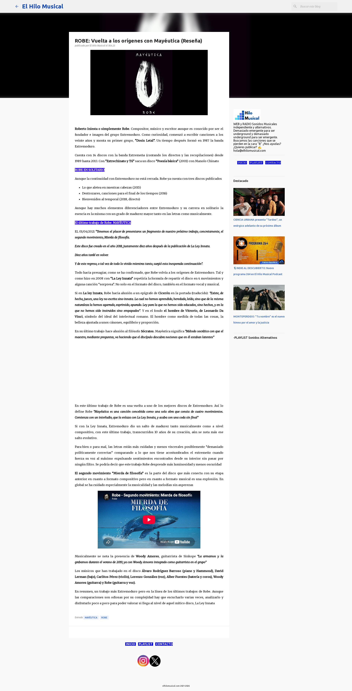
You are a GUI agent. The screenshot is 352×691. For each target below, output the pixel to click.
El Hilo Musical (42, 6)
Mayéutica (91, 617)
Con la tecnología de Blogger (178, 678)
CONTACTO (164, 644)
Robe (104, 617)
